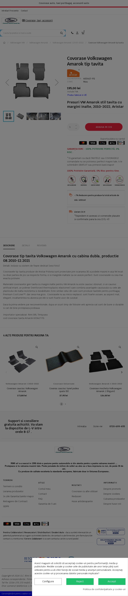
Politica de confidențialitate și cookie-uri (104, 589)
